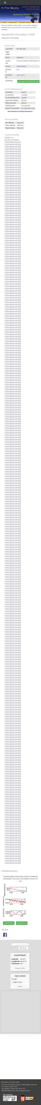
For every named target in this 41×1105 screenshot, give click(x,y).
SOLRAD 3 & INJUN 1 (11, 140)
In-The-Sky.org (10, 7)
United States (21, 66)
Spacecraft (13, 22)
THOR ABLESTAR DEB (12, 144)
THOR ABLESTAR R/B (12, 142)
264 (18, 69)
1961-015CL (21, 75)
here (16, 1086)
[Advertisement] (20, 1011)
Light (15, 979)
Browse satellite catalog (9, 25)
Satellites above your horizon (11, 27)
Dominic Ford (7, 1082)
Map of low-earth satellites (28, 25)
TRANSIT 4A (8, 138)
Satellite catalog (25, 22)
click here (34, 1084)
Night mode (17, 982)
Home (4, 22)
